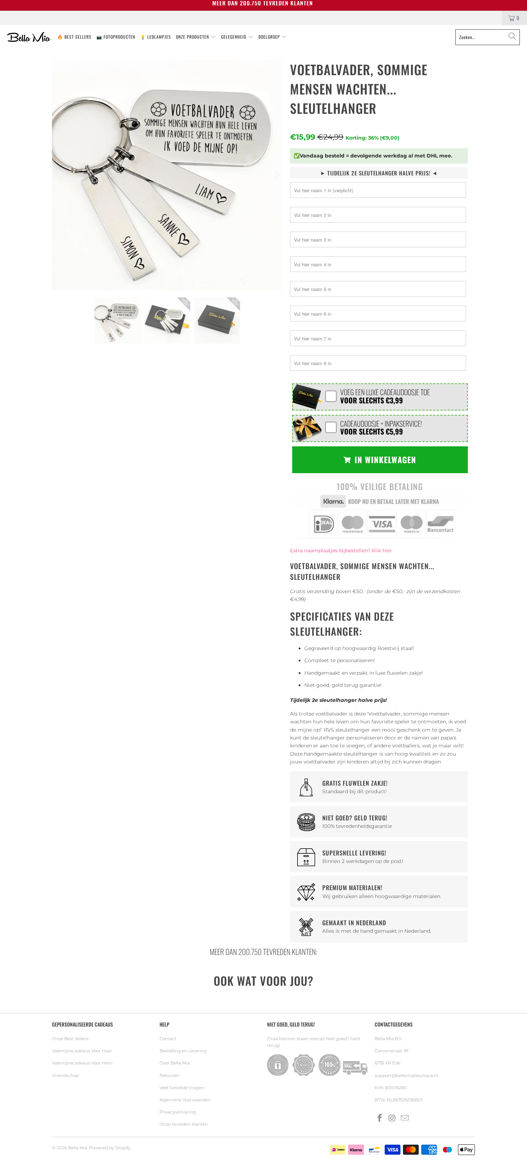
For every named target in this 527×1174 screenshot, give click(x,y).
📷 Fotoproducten (115, 37)
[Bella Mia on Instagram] (392, 1118)
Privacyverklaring (178, 1112)
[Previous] (59, 175)
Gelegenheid (234, 37)
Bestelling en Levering (183, 1050)
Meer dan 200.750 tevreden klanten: (263, 951)
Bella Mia (77, 1147)
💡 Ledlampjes (155, 37)
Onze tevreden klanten (184, 1124)
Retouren (170, 1075)
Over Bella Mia (175, 1063)
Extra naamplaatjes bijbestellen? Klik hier (341, 550)
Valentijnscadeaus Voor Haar (82, 1050)
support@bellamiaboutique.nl (406, 1075)
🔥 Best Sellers (74, 37)
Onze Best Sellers (70, 1038)
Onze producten (193, 37)
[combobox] (487, 37)
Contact (168, 1038)
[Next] (276, 175)
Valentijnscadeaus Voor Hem (82, 1063)
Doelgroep (269, 37)
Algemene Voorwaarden (185, 1099)
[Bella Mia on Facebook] (380, 1118)
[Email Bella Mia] (404, 1118)
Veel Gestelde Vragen (182, 1087)
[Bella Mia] (28, 37)
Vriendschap (65, 1075)
